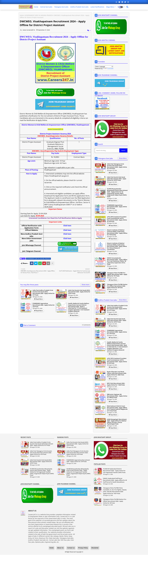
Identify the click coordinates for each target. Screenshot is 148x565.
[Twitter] (36, 263)
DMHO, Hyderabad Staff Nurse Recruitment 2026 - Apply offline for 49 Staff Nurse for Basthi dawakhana (115, 480)
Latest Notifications (97, 7)
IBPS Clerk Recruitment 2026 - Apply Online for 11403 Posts (116, 384)
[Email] (48, 263)
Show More (123, 158)
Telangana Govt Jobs (61, 7)
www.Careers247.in (55, 129)
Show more (85, 285)
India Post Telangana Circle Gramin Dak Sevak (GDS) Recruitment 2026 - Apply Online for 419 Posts (117, 166)
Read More (39, 299)
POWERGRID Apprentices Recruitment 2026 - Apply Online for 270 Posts (44, 305)
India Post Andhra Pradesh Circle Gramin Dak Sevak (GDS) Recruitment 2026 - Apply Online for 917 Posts (44, 293)
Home (36, 7)
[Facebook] (32, 263)
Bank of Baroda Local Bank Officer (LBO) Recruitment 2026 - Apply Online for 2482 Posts (117, 373)
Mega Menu (110, 7)
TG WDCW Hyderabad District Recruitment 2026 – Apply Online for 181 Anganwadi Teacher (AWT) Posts (114, 470)
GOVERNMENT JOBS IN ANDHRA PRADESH (39, 15)
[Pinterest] (44, 263)
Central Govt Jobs (46, 7)
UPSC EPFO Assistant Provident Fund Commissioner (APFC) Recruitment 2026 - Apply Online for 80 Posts (117, 219)
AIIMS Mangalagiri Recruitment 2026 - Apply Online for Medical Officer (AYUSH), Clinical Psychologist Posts (117, 422)
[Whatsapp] (40, 263)
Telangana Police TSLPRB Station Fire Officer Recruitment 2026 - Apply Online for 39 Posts (117, 286)
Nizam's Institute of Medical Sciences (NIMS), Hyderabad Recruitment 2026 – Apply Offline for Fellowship (117, 232)
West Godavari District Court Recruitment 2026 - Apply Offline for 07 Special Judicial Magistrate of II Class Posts (117, 408)
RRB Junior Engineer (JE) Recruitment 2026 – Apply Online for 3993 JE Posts (117, 396)
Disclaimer (95, 548)
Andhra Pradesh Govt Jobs (79, 7)
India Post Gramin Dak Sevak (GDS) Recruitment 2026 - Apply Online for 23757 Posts (79, 292)
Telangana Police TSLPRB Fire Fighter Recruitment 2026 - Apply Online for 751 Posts (117, 274)
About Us (60, 548)
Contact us (71, 548)
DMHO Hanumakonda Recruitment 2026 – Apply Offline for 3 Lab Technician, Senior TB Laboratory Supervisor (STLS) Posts (117, 261)
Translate (110, 68)
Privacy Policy (83, 548)
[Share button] (52, 263)
